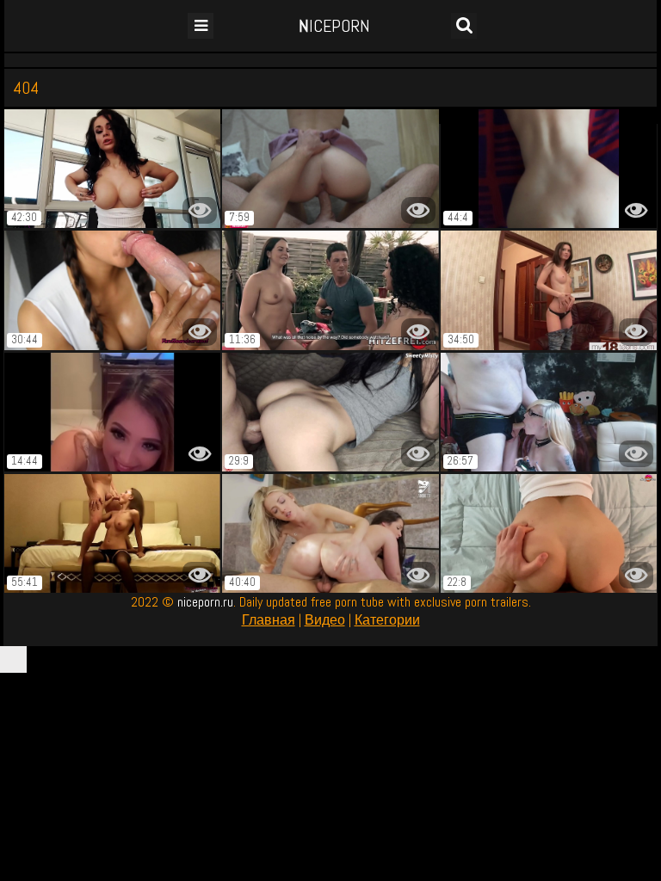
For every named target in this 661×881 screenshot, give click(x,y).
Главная (268, 620)
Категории (387, 620)
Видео (325, 620)
